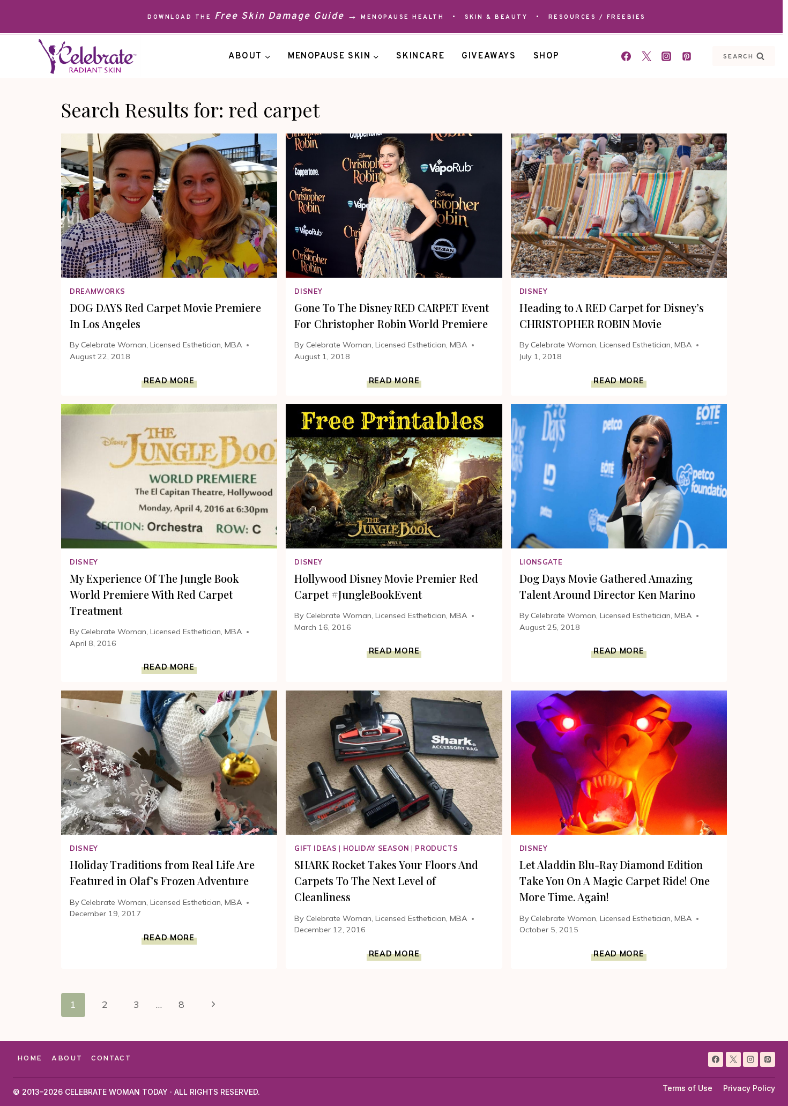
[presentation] (169, 205)
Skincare (420, 56)
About (66, 1058)
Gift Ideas (315, 848)
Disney (308, 291)
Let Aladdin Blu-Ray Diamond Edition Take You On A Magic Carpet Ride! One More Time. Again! (614, 880)
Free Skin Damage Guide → (286, 16)
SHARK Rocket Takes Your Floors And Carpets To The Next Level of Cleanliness (386, 880)
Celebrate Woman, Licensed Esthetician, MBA (161, 345)
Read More (170, 381)
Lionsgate (541, 562)
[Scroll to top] (760, 1078)
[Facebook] (626, 56)
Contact (111, 1058)
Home (29, 1058)
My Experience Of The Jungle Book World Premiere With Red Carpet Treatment (154, 594)
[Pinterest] (686, 56)
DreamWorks (97, 291)
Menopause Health (402, 17)
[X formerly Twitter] (646, 56)
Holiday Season (376, 848)
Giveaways (489, 56)
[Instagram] (666, 56)
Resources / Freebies (597, 17)
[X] (733, 1059)
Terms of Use (687, 1088)
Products (436, 848)
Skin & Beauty (496, 17)
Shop (546, 56)
